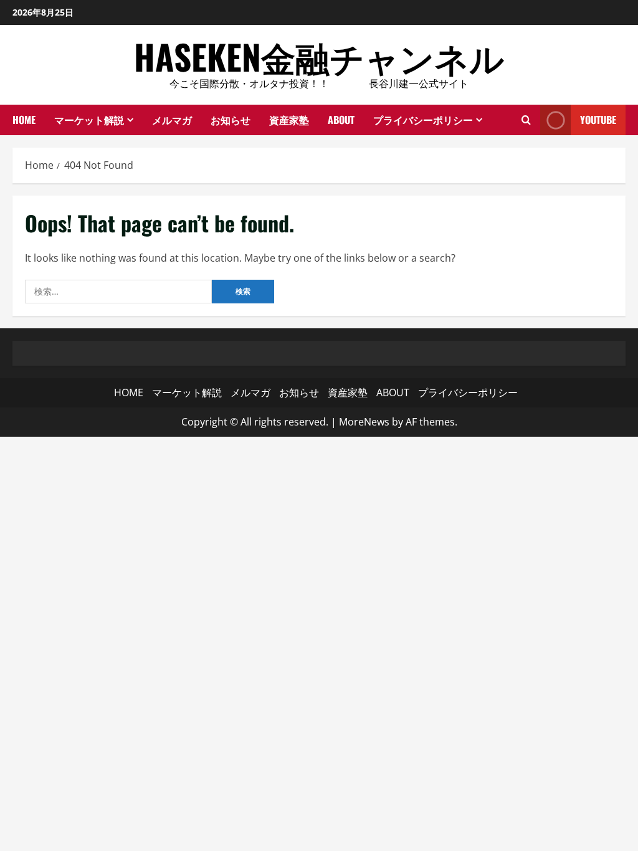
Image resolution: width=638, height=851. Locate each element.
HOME (24, 119)
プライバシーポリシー (423, 119)
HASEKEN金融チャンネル (319, 56)
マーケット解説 (89, 119)
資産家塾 (289, 119)
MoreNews (364, 422)
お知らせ (230, 119)
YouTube (598, 119)
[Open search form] (526, 119)
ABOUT (341, 119)
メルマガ (172, 119)
